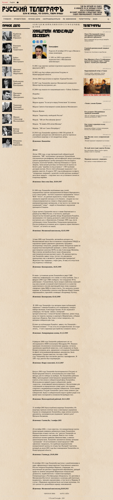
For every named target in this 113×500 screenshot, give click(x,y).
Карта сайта (64, 493)
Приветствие (20, 19)
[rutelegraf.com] (33, 15)
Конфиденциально (51, 19)
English (12, 2)
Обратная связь (49, 493)
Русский (5, 2)
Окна (95, 19)
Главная (7, 19)
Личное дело (34, 19)
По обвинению (69, 19)
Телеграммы (84, 19)
